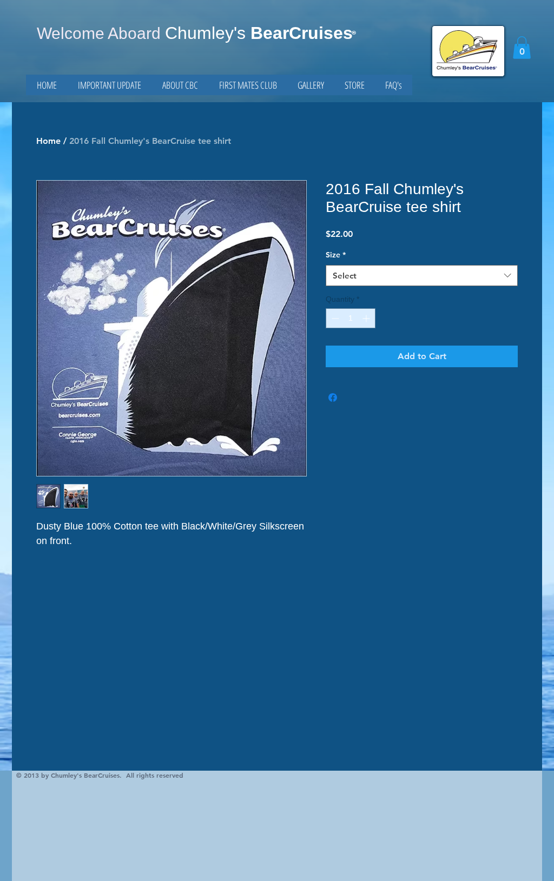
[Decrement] (334, 318)
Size (336, 255)
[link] (521, 47)
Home (48, 141)
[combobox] (422, 275)
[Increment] (367, 318)
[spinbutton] (350, 318)
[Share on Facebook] (332, 397)
